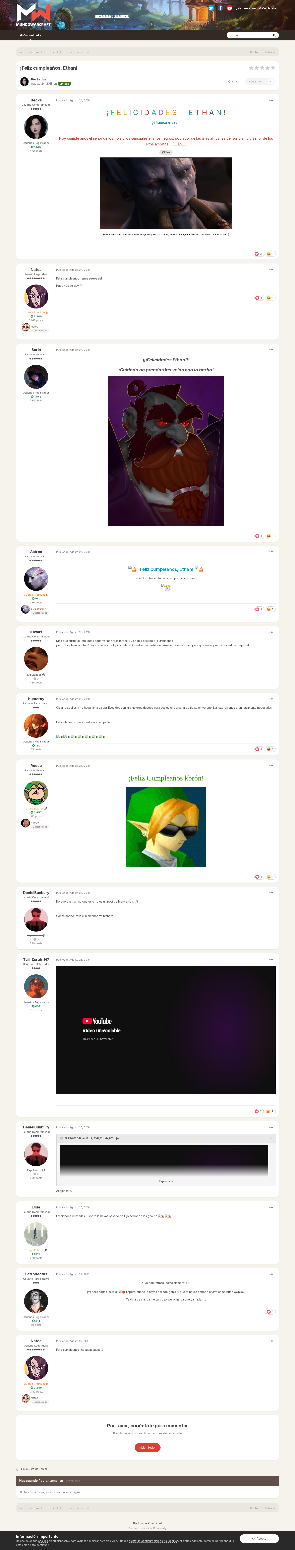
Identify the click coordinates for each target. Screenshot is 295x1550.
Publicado (73, 100)
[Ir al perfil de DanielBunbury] (36, 920)
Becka (36, 100)
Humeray (36, 699)
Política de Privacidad (147, 1523)
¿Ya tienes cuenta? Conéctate (256, 8)
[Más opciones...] (271, 100)
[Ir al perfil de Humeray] (36, 726)
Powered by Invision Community (147, 1528)
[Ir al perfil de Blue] (36, 1234)
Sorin (36, 350)
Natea (36, 270)
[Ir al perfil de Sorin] (36, 377)
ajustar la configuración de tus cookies (153, 1540)
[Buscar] (274, 35)
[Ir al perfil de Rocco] (36, 793)
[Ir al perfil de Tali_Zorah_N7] (36, 986)
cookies (43, 1540)
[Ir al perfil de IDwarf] (36, 659)
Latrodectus (36, 1274)
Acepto (260, 1538)
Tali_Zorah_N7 (36, 959)
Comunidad (31, 35)
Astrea (36, 552)
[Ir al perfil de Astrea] (36, 579)
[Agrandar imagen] (166, 193)
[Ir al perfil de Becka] (24, 81)
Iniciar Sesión (147, 1447)
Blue (36, 1207)
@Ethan (166, 152)
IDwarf (36, 632)
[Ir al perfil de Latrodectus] (36, 1301)
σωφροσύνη (38, 608)
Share (234, 81)
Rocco (36, 765)
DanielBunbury (36, 893)
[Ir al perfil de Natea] (36, 297)
